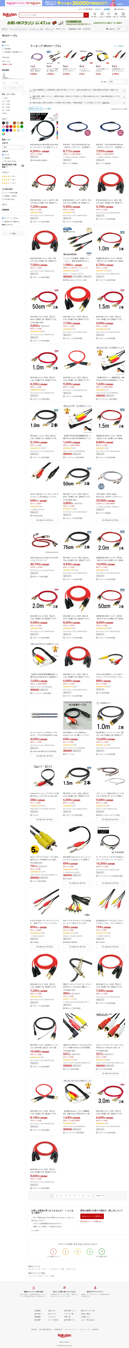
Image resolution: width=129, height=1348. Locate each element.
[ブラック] (3, 122)
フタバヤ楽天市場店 (39, 881)
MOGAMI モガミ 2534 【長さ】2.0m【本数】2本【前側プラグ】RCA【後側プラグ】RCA (43, 618)
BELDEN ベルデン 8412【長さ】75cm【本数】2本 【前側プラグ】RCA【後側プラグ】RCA (76, 560)
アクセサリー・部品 (36, 29)
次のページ (100, 1196)
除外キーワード (7, 225)
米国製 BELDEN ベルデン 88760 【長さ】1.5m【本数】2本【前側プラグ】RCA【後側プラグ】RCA (110, 438)
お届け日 (5, 151)
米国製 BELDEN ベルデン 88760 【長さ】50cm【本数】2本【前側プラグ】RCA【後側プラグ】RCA (110, 618)
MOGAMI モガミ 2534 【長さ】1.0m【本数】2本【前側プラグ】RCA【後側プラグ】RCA (43, 380)
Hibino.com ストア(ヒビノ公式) (76, 280)
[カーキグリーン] (21, 122)
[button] (120, 9)
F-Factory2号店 (38, 516)
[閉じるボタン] (124, 90)
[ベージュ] (18, 122)
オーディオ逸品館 (71, 163)
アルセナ (36, 815)
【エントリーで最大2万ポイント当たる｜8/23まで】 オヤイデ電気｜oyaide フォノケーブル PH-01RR (110, 796)
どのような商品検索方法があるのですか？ (47, 1223)
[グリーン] (21, 126)
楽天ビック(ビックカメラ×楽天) (109, 815)
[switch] (22, 166)
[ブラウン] (14, 122)
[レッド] (10, 126)
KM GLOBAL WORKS (40, 160)
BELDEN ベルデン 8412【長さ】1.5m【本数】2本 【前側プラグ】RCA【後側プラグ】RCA (76, 796)
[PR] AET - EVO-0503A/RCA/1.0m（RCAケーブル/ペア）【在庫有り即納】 (77, 147)
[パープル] (10, 130)
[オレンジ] (14, 126)
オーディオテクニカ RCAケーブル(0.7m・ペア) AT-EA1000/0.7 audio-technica (44, 735)
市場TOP (4, 29)
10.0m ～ (5, 113)
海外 (9, 140)
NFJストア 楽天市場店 (73, 1008)
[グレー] (7, 122)
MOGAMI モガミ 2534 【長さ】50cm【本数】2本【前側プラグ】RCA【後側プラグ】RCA (43, 319)
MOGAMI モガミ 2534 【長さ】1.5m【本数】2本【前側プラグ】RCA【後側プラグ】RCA (109, 319)
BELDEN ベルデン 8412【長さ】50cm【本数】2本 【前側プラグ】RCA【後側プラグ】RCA (76, 496)
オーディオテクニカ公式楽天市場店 (110, 876)
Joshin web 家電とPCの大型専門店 (44, 751)
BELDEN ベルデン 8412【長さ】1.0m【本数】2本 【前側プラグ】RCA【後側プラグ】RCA (43, 438)
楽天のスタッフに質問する (92, 1216)
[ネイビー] (7, 130)
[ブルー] (3, 130)
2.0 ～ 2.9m (6, 104)
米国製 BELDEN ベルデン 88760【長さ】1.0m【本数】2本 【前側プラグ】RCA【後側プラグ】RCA (110, 261)
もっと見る (35, 1230)
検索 (13, 88)
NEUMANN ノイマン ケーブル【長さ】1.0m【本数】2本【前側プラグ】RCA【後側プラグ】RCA (110, 735)
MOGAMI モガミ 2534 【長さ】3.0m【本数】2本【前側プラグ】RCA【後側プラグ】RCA (109, 1113)
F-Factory (68, 879)
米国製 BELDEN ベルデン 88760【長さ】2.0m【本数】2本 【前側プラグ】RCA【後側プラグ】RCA (110, 560)
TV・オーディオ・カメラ (18, 29)
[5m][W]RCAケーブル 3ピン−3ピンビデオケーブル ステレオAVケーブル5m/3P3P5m (110, 923)
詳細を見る (106, 103)
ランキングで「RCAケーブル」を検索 (41, 1276)
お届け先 (5, 143)
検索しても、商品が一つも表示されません (47, 1226)
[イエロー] (18, 126)
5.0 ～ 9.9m (6, 110)
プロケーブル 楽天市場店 (41, 222)
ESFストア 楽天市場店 (40, 577)
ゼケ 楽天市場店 (103, 693)
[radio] (3, 45)
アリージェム (69, 754)
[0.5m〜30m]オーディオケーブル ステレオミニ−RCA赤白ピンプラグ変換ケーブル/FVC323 (44, 496)
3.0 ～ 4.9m (6, 107)
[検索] (86, 15)
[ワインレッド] (7, 126)
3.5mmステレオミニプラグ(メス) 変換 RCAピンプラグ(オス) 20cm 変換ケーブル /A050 (44, 796)
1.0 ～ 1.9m (6, 101)
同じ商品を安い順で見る (44, 520)
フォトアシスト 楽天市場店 (107, 399)
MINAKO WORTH (71, 942)
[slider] (2, 79)
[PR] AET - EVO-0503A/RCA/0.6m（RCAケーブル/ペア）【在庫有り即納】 (110, 147)
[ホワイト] (10, 122)
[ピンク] (3, 126)
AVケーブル (50, 29)
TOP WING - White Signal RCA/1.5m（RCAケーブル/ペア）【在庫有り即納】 (109, 496)
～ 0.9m (4, 98)
